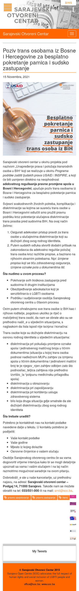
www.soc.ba (48, 584)
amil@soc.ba (63, 490)
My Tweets (39, 551)
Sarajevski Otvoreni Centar (26, 33)
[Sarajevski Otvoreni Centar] (35, 14)
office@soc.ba (32, 584)
